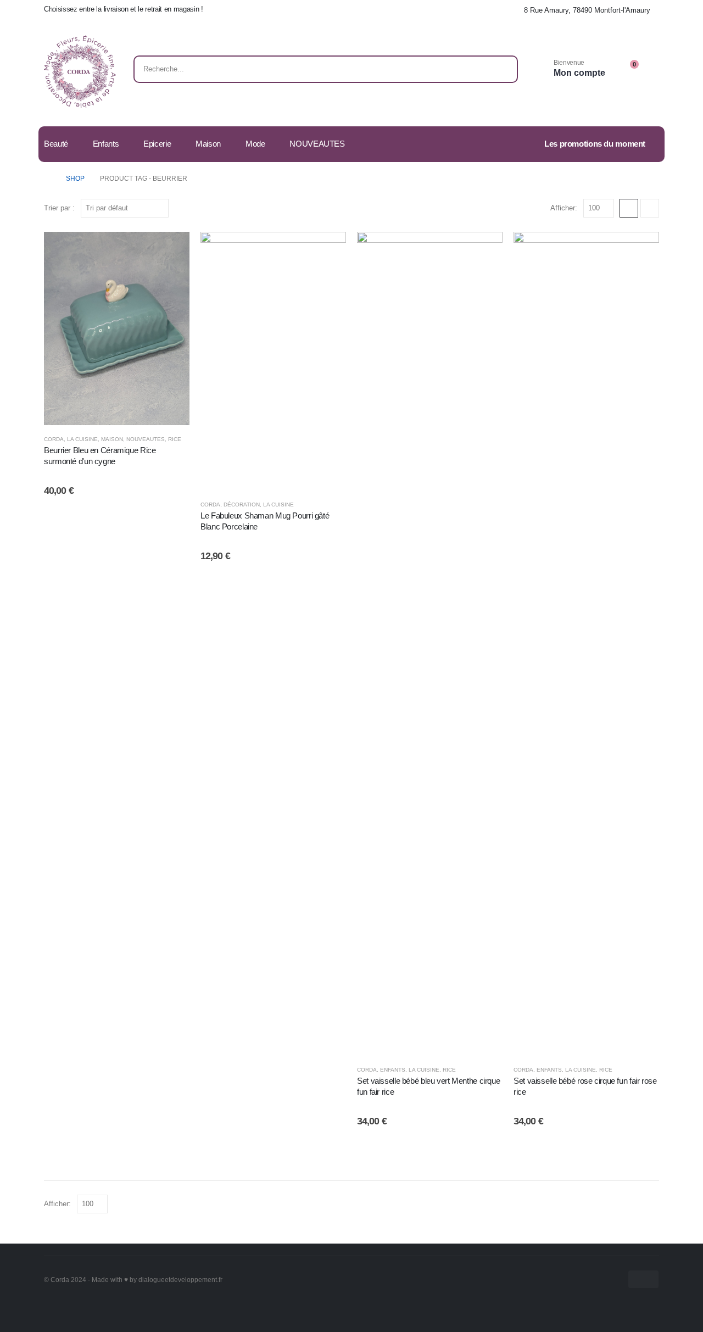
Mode (255, 143)
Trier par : (59, 208)
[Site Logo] (80, 71)
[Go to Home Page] (47, 178)
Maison (208, 143)
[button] (629, 208)
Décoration (242, 504)
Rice (174, 439)
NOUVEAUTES (316, 143)
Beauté (56, 143)
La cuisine (82, 439)
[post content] (116, 328)
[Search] (502, 69)
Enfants (106, 143)
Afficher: (563, 208)
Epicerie (157, 143)
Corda (54, 439)
